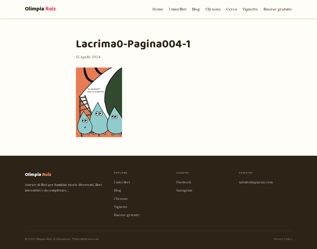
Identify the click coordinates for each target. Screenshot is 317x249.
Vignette (250, 9)
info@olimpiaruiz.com (256, 182)
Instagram (184, 190)
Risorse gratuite (277, 9)
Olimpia (40, 8)
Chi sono (213, 9)
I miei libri (177, 9)
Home (157, 9)
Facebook (183, 182)
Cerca (231, 9)
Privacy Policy (283, 239)
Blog (196, 9)
